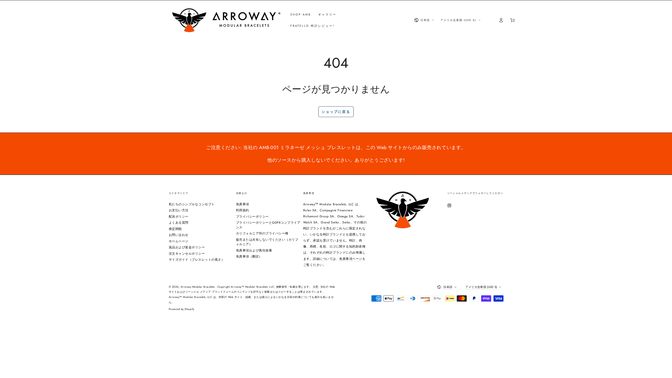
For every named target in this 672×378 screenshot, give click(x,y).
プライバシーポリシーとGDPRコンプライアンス (268, 224)
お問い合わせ (178, 235)
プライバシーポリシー (252, 216)
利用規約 (242, 210)
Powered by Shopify (181, 309)
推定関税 (175, 229)
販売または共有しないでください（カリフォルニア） (267, 241)
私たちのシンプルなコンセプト (192, 204)
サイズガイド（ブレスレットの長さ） (197, 259)
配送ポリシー (178, 216)
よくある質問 (178, 222)
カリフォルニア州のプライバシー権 (262, 233)
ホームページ (178, 241)
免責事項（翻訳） (249, 256)
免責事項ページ (350, 258)
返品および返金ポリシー (187, 247)
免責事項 (242, 204)
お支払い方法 (178, 210)
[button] (489, 20)
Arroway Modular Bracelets (198, 287)
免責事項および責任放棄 (254, 250)
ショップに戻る (336, 111)
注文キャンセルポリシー (187, 253)
